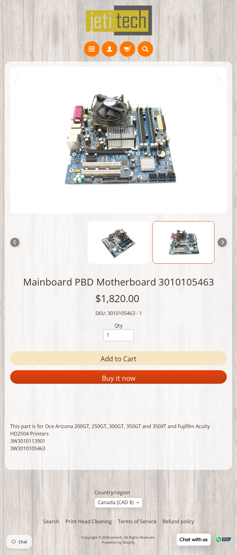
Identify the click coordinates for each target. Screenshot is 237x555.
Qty (118, 325)
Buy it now (118, 378)
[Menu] (91, 49)
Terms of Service (137, 521)
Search (51, 521)
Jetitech (116, 537)
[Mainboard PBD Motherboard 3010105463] (183, 242)
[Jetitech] (118, 20)
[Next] (222, 242)
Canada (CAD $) (116, 502)
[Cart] (127, 49)
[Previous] (14, 242)
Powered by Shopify (118, 542)
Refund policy (178, 521)
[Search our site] (145, 49)
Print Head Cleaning (88, 521)
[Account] (109, 49)
